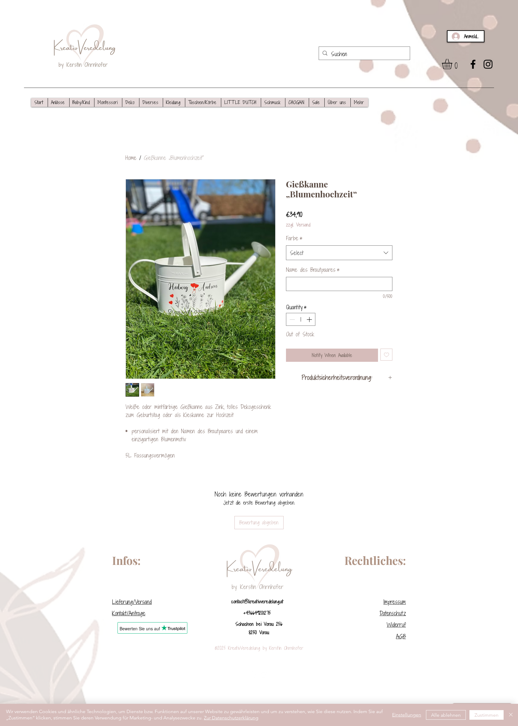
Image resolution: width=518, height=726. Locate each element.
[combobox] (339, 252)
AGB (401, 636)
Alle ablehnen (446, 715)
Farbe (294, 238)
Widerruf (396, 624)
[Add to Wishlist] (386, 355)
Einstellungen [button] (406, 715)
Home (131, 158)
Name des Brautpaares (313, 270)
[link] (453, 64)
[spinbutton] (300, 319)
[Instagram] (488, 64)
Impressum (394, 602)
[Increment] (309, 319)
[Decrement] (291, 319)
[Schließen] (510, 715)
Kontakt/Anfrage (128, 613)
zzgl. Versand (298, 224)
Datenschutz (393, 613)
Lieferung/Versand (132, 602)
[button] (58, 102)
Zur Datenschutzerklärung (231, 718)
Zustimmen (487, 715)
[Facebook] (473, 64)
